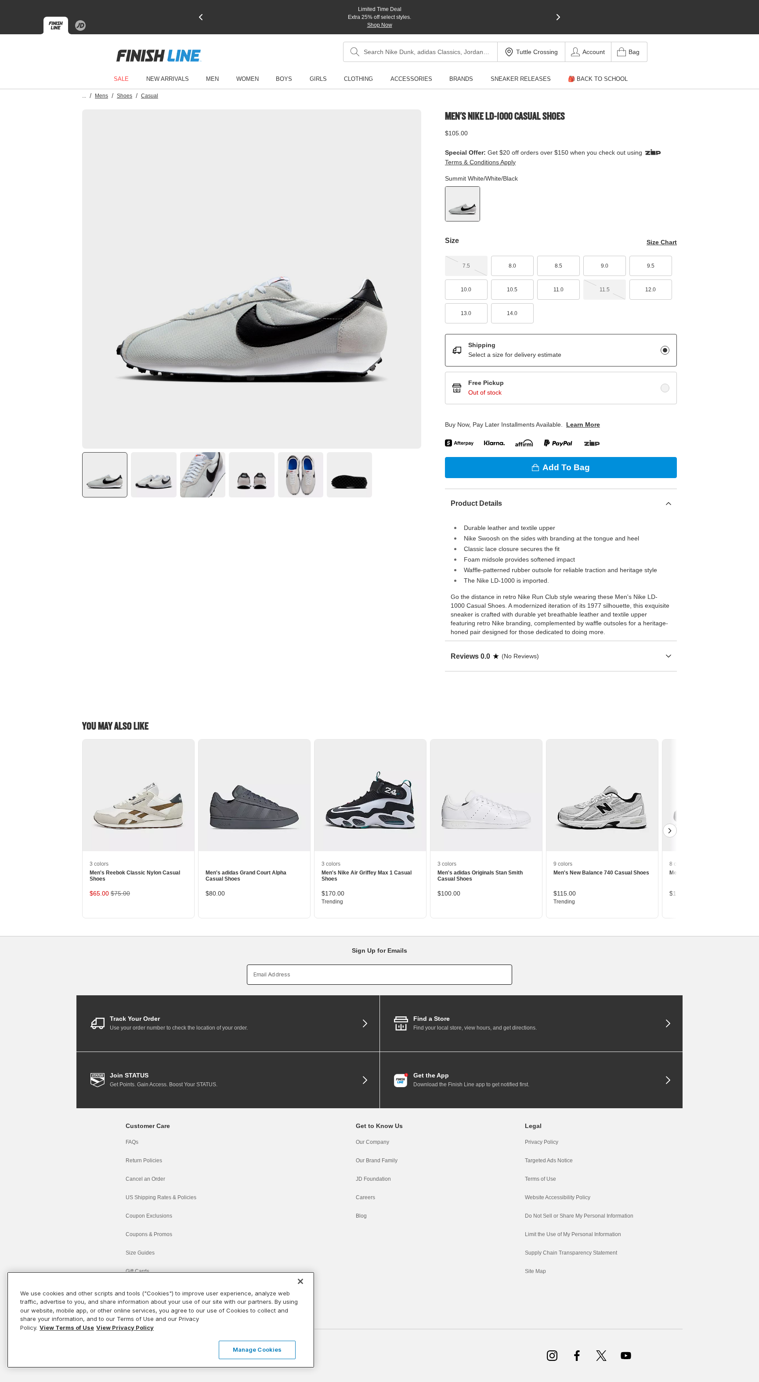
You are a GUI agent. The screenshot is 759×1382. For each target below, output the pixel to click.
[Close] (300, 1281)
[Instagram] (552, 1355)
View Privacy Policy (125, 1327)
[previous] (200, 17)
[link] (159, 55)
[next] (558, 17)
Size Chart (662, 242)
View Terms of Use (67, 1327)
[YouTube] (626, 1355)
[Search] (355, 51)
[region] (160, 1320)
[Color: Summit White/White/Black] (462, 203)
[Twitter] (601, 1355)
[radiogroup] (561, 369)
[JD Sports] (80, 25)
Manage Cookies (257, 1349)
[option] (251, 279)
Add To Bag (566, 467)
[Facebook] (576, 1355)
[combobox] (420, 52)
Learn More (583, 424)
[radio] (665, 350)
